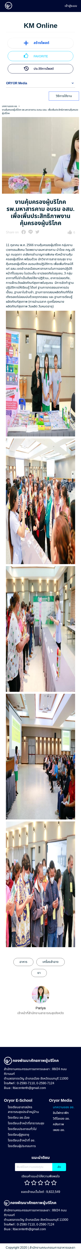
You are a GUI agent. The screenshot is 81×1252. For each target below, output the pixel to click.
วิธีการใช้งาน (64, 96)
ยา (39, 973)
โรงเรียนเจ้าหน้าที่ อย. (21, 1140)
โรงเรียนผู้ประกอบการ (22, 1146)
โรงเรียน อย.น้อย (19, 1117)
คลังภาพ (58, 1124)
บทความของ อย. (9, 106)
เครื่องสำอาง (50, 962)
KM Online (40, 26)
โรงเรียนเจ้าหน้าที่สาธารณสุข (26, 1123)
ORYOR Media (16, 83)
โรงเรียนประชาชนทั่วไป (22, 1129)
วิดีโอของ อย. (61, 1118)
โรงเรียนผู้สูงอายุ (18, 1134)
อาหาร (23, 962)
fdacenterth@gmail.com (29, 1088)
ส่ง (59, 1167)
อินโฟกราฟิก (61, 1113)
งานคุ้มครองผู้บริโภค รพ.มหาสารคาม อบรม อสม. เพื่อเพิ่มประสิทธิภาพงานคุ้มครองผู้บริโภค (40, 111)
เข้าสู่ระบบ (71, 6)
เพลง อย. (59, 1130)
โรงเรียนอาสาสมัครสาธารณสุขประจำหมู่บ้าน (23, 1109)
